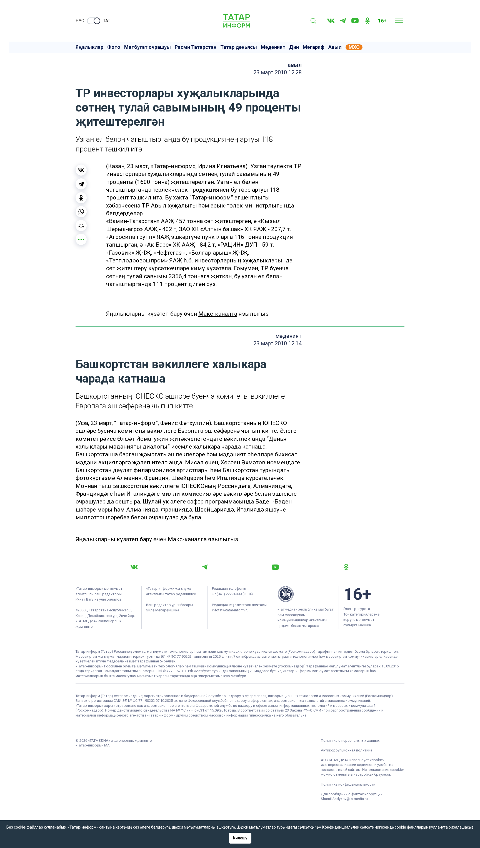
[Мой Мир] (81, 225)
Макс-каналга (217, 313)
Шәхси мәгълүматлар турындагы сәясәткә (275, 827)
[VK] (330, 21)
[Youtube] (355, 20)
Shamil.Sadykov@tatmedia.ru (344, 799)
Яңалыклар (89, 47)
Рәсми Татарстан (195, 47)
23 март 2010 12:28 (277, 72)
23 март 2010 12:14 (277, 343)
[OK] (367, 21)
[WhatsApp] (81, 211)
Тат (106, 20)
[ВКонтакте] (81, 170)
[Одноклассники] (81, 197)
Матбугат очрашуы (147, 47)
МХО (354, 47)
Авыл (335, 47)
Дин (294, 47)
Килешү (240, 838)
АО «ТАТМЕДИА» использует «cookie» (352, 760)
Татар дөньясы (238, 47)
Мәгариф (313, 47)
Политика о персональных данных (350, 740)
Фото (113, 47)
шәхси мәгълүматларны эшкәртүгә (203, 827)
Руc (80, 20)
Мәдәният (273, 47)
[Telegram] (343, 21)
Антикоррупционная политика (346, 750)
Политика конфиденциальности (348, 784)
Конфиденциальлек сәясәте (348, 827)
